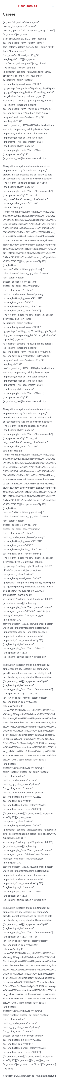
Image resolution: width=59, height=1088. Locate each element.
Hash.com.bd (27, 6)
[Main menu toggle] (53, 6)
